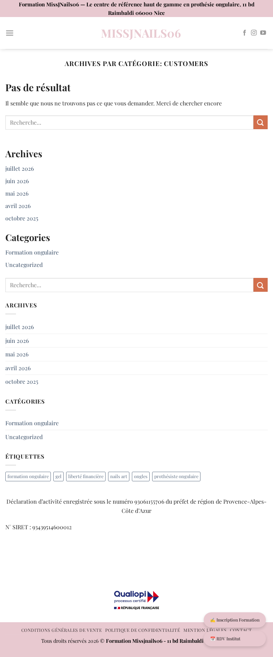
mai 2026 (16, 193)
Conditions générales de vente (61, 630)
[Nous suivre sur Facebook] (244, 33)
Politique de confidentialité (142, 630)
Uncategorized (24, 264)
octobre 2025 (21, 218)
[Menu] (9, 33)
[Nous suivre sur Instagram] (254, 33)
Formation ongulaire (32, 252)
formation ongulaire (28, 476)
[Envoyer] (260, 122)
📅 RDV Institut (225, 638)
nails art (118, 476)
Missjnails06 (136, 33)
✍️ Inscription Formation (234, 620)
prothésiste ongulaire (176, 476)
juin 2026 (17, 181)
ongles (141, 476)
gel (58, 476)
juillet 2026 (19, 168)
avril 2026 (18, 205)
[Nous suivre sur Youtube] (263, 33)
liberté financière (85, 476)
